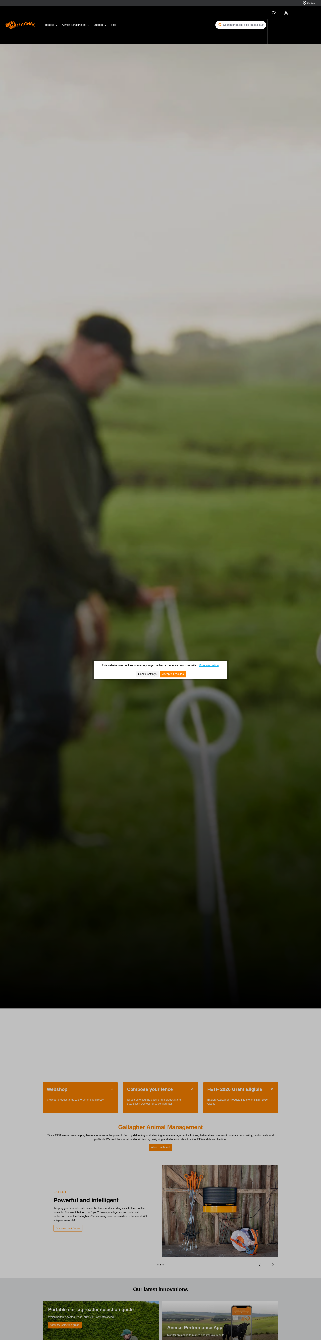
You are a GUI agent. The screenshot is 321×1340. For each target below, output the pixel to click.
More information (209, 665)
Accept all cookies (173, 674)
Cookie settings (147, 674)
